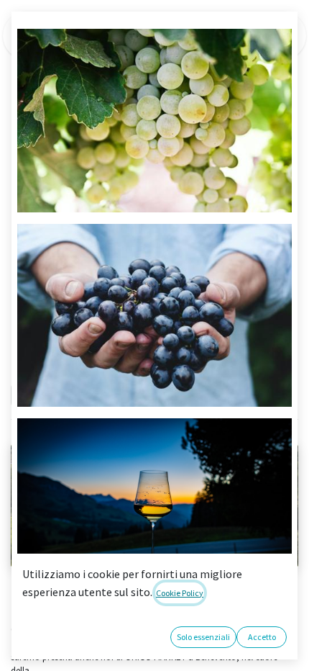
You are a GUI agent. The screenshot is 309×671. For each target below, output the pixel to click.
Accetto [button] (262, 636)
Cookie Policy (179, 592)
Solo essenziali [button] (203, 636)
